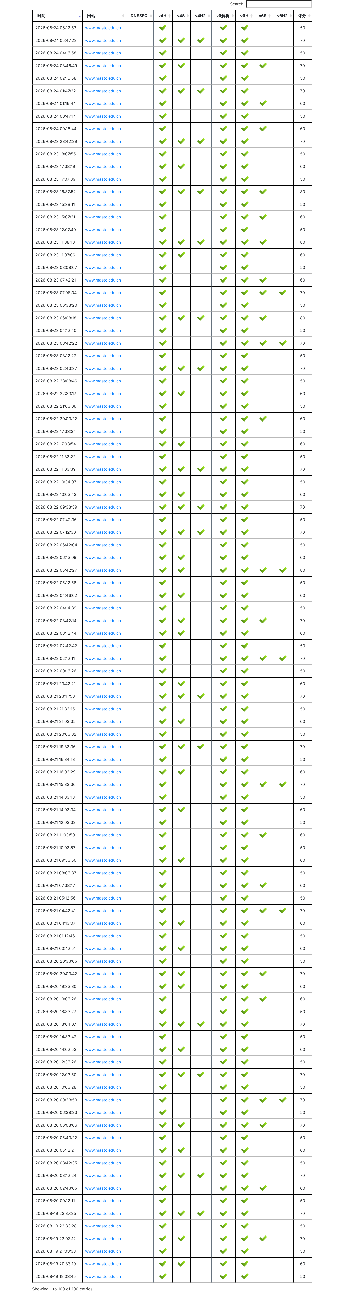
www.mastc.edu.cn (103, 27)
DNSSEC (139, 15)
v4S (181, 15)
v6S (262, 15)
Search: (237, 3)
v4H (162, 15)
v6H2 (282, 15)
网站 (91, 15)
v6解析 (222, 15)
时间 (41, 15)
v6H (244, 15)
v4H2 (200, 15)
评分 (302, 15)
